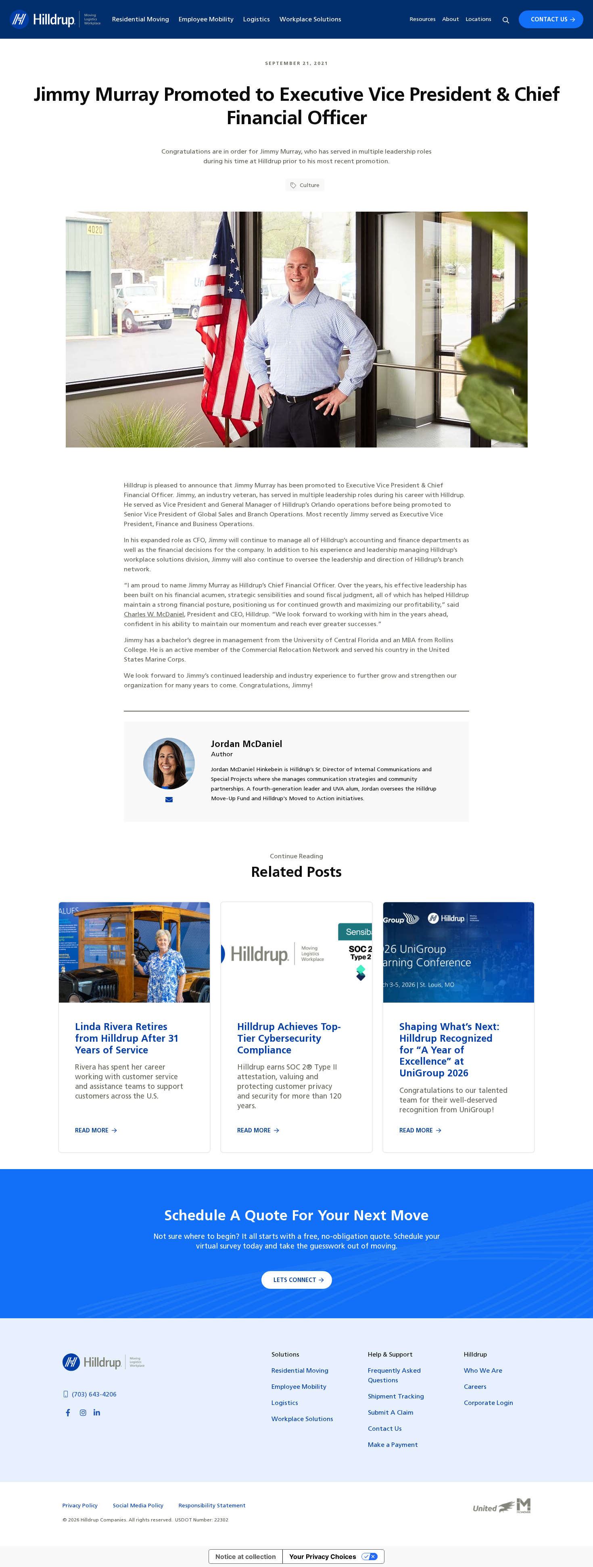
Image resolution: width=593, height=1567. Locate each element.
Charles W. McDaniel (154, 615)
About (450, 20)
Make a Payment (393, 1445)
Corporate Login (488, 1403)
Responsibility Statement (212, 1506)
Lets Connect (295, 1281)
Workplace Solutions (310, 20)
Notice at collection (245, 1556)
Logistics (256, 20)
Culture (308, 186)
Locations (478, 20)
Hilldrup (55, 19)
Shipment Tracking (396, 1397)
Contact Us (549, 20)
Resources (423, 20)
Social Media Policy (138, 1506)
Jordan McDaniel (246, 744)
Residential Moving (140, 20)
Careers (475, 1387)
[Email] (169, 801)
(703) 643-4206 (94, 1395)
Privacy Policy (80, 1506)
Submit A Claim (390, 1413)
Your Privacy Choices (322, 1556)
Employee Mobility (206, 20)
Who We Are (483, 1371)
